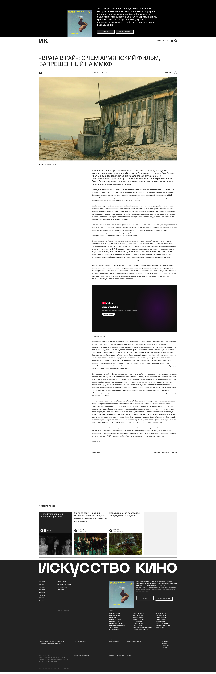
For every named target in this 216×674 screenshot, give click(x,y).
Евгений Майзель (138, 621)
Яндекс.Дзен (166, 646)
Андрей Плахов (137, 625)
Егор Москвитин (138, 623)
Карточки (42, 595)
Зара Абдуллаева (114, 613)
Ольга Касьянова (138, 615)
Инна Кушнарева (138, 617)
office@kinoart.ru (114, 642)
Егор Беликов (106, 72)
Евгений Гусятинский (115, 619)
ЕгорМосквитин (83, 531)
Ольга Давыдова (114, 621)
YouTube (164, 644)
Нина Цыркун (160, 627)
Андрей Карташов (138, 613)
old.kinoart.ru (63, 668)
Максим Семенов (161, 615)
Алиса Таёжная (160, 621)
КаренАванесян (118, 531)
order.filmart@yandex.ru (134, 642)
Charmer (128, 655)
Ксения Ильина (114, 629)
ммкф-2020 (96, 441)
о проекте (60, 589)
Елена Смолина (161, 617)
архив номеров (62, 587)
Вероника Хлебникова (163, 625)
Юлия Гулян (112, 617)
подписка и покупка (64, 584)
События (42, 589)
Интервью (42, 587)
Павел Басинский (114, 615)
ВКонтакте (165, 642)
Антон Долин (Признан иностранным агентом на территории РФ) (117, 625)
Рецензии (46, 72)
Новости (42, 592)
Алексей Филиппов (162, 623)
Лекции (49, 530)
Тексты (41, 600)
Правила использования (82, 655)
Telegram (164, 648)
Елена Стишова (161, 619)
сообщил (149, 230)
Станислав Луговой (139, 619)
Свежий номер (61, 581)
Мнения (41, 584)
